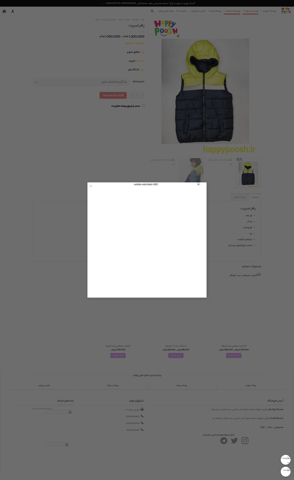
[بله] (286, 472)
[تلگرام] (286, 460)
